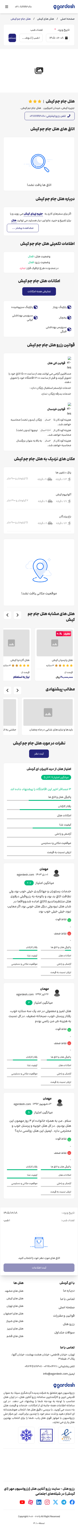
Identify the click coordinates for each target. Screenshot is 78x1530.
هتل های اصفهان (13, 1313)
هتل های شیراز (15, 1321)
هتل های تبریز (15, 1329)
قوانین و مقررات (64, 1315)
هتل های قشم (15, 1336)
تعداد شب (36, 30)
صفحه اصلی (66, 1307)
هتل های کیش (15, 1298)
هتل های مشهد (14, 1291)
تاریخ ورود (61, 30)
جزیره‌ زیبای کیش (33, 213)
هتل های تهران (15, 1306)
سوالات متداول (64, 1332)
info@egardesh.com (55, 1374)
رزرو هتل (69, 1324)
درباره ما (69, 1290)
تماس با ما (67, 1299)
